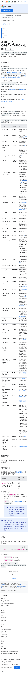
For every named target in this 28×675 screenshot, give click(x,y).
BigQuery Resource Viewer (14, 72)
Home (2, 15)
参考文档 (11, 17)
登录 (25, 1)
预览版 (24, 339)
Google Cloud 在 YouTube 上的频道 (9, 651)
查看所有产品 (4, 598)
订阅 (17, 667)
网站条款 (17, 659)
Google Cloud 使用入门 (6, 629)
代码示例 (3, 632)
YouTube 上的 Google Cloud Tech (9, 653)
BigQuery (7, 6)
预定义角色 (22, 89)
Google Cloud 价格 (5, 600)
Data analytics (18, 15)
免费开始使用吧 (7, 10)
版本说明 (3, 617)
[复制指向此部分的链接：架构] (6, 108)
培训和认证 (4, 637)
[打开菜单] (2, 2)
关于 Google (4, 659)
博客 (2, 643)
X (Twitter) (4, 648)
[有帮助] (13, 21)
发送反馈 (5, 24)
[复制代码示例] (25, 547)
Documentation (9, 15)
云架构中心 (4, 634)
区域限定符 (19, 472)
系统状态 (3, 620)
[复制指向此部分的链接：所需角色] (10, 63)
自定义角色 (12, 89)
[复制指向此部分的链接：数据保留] (10, 456)
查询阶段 (24, 202)
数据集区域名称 (17, 501)
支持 (2, 615)
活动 (2, 646)
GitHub (3, 627)
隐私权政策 (11, 659)
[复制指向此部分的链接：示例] (6, 537)
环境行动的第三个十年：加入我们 (10, 664)
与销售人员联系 (5, 605)
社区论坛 (3, 612)
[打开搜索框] (18, 2)
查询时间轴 (25, 289)
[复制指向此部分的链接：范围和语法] (12, 468)
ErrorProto (23, 156)
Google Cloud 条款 (6, 662)
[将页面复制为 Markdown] (10, 49)
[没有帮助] (15, 21)
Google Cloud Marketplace (7, 603)
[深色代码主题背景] (22, 547)
